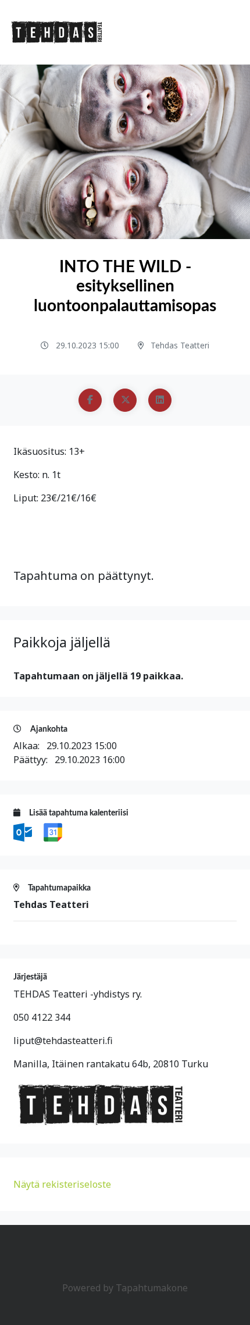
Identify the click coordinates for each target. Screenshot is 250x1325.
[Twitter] (125, 400)
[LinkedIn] (160, 400)
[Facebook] (90, 400)
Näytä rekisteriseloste (62, 1184)
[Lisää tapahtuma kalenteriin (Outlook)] (23, 831)
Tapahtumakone (152, 1287)
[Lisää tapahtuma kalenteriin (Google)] (53, 831)
